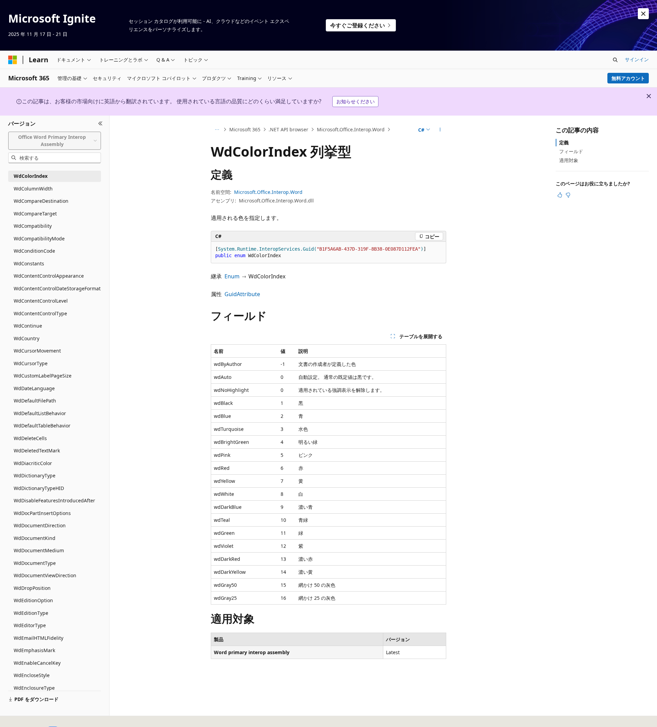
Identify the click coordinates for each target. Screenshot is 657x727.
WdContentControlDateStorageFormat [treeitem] (57, 288)
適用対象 (568, 160)
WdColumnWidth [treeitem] (33, 188)
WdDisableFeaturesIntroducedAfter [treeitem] (54, 500)
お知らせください (355, 101)
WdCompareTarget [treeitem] (35, 213)
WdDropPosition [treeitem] (32, 588)
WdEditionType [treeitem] (31, 613)
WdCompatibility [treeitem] (33, 226)
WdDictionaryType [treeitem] (34, 475)
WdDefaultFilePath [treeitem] (35, 400)
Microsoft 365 (244, 129)
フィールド (571, 151)
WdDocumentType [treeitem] (35, 563)
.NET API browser (288, 129)
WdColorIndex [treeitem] (31, 176)
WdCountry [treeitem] (26, 338)
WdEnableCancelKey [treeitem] (37, 663)
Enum (232, 276)
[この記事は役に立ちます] (560, 195)
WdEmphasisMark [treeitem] (34, 650)
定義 (564, 142)
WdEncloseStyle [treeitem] (32, 675)
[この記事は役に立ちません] (568, 195)
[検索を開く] (615, 60)
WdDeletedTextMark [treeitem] (37, 450)
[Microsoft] (12, 59)
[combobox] (54, 141)
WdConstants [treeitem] (29, 263)
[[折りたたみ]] (100, 123)
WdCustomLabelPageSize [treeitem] (43, 375)
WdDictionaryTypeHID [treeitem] (39, 488)
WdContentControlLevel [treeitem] (41, 301)
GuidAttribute (242, 294)
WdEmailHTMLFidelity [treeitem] (38, 638)
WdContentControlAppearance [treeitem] (49, 276)
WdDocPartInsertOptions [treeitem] (42, 513)
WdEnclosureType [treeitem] (34, 688)
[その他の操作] (440, 129)
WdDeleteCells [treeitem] (30, 438)
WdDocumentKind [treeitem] (34, 538)
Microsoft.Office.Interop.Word (351, 129)
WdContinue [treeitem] (28, 325)
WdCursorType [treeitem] (31, 363)
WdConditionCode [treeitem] (34, 251)
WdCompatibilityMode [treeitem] (39, 238)
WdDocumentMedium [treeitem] (39, 550)
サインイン (637, 59)
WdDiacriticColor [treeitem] (33, 463)
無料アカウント (628, 78)
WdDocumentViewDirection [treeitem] (45, 575)
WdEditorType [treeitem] (30, 625)
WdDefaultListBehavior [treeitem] (40, 413)
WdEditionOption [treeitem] (33, 600)
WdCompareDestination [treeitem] (41, 201)
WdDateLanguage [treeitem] (34, 388)
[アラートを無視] (643, 13)
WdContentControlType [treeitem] (40, 313)
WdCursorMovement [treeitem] (37, 350)
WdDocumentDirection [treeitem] (40, 525)
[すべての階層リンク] (217, 129)
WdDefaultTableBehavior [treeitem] (42, 425)
